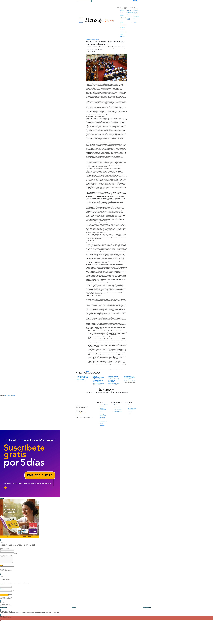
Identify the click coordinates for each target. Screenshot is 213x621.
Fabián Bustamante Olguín (98, 383)
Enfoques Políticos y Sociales (92, 39)
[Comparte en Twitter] (87, 371)
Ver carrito (74, 607)
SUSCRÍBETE (7, 395)
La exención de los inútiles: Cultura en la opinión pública (129, 378)
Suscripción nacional (5, 604)
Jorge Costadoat (80, 379)
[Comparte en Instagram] (88, 371)
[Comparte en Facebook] (86, 371)
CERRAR (2, 498)
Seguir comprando (147, 607)
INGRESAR (13, 395)
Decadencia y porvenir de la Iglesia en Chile (83, 377)
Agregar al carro (3, 607)
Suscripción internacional (6, 605)
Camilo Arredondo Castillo (129, 380)
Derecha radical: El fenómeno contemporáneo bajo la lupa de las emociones (113, 379)
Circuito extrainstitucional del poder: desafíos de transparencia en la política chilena (98, 379)
